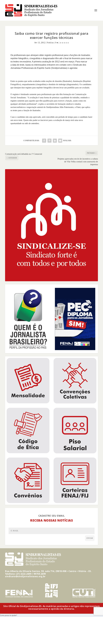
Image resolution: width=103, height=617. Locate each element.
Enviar (90, 538)
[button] (8, 615)
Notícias (50, 42)
